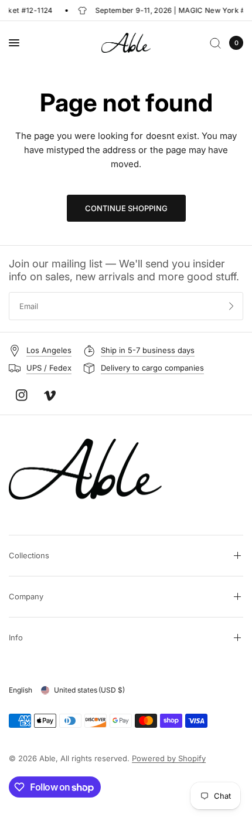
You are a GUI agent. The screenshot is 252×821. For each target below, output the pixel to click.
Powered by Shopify (169, 758)
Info (16, 637)
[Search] (215, 43)
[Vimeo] (50, 396)
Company (26, 596)
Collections (29, 555)
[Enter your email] (231, 306)
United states (89, 690)
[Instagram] (22, 395)
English (20, 690)
